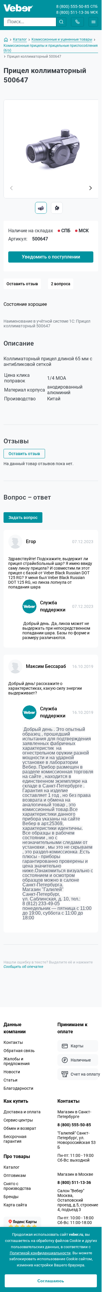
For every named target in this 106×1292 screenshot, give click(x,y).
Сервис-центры (18, 1120)
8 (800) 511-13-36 (72, 12)
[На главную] (6, 39)
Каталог (11, 1167)
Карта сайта (15, 1205)
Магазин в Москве (75, 1174)
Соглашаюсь (50, 1280)
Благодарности (18, 1088)
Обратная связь (19, 1050)
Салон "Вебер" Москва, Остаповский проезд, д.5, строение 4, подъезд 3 (77, 1200)
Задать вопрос (23, 517)
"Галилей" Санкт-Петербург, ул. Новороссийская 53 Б (76, 1140)
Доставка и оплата (22, 1111)
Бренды (11, 1196)
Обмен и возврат (20, 1128)
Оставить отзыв (22, 283)
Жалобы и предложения (17, 1061)
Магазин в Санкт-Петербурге (74, 1114)
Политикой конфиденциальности (40, 1253)
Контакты (13, 1042)
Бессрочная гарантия (15, 1139)
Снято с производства (17, 1186)
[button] (90, 188)
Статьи (10, 1080)
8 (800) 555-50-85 (72, 6)
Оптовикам (15, 1175)
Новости (12, 1071)
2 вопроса (60, 283)
